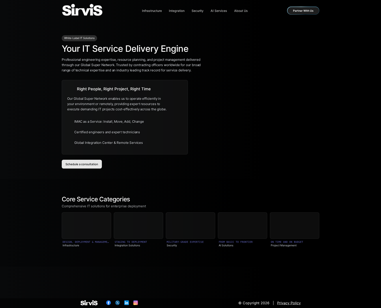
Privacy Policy (289, 303)
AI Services (219, 11)
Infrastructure (152, 11)
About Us (241, 11)
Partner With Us (303, 10)
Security (198, 11)
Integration (177, 11)
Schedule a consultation (81, 164)
